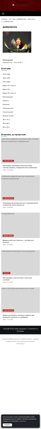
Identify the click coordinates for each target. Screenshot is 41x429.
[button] (3, 13)
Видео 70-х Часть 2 (9, 85)
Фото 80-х (6, 123)
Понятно (7, 425)
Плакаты (6, 100)
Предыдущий (13, 61)
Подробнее (22, 421)
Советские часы (8, 108)
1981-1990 (6, 78)
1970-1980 (6, 74)
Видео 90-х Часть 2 (9, 93)
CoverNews (32, 329)
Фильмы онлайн (8, 116)
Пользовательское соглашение (25, 341)
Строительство (8, 112)
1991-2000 (6, 82)
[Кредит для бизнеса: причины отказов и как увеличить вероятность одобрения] (20, 300)
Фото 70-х (6, 119)
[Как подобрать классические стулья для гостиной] (20, 263)
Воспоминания (8, 97)
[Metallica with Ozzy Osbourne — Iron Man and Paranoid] (20, 225)
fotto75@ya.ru (21, 343)
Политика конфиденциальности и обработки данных (17, 339)
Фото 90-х (6, 127)
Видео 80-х (6, 89)
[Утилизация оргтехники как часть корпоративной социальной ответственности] (20, 188)
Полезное (6, 104)
